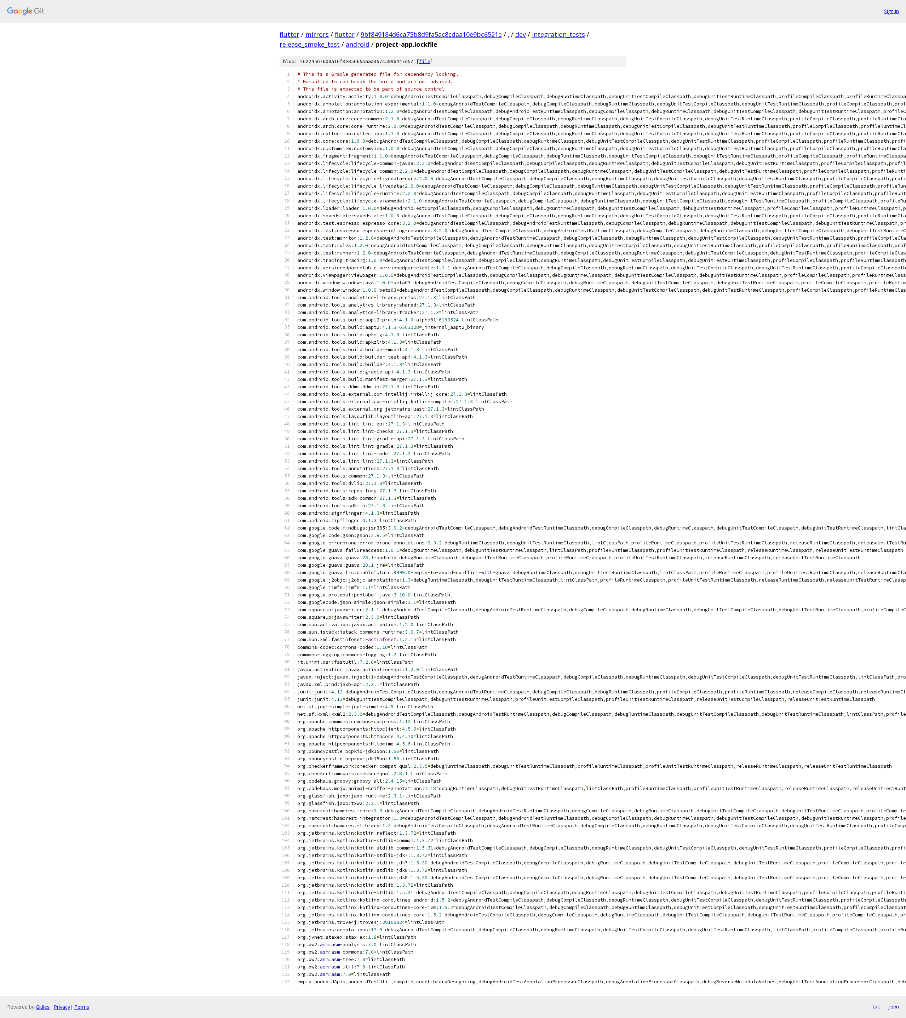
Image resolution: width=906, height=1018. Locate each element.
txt (876, 1006)
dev (520, 34)
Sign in (891, 11)
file (424, 61)
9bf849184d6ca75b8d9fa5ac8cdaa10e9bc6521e (431, 34)
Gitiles (43, 1006)
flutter (289, 34)
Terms (81, 1006)
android (357, 44)
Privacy (62, 1006)
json (893, 1006)
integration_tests (558, 34)
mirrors (317, 34)
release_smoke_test (310, 44)
